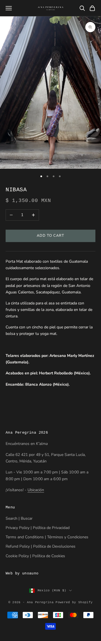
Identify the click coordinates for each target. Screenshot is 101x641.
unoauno (30, 573)
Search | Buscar (19, 518)
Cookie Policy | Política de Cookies (35, 556)
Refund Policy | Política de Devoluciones (40, 546)
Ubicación (35, 490)
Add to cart (50, 235)
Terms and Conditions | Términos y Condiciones (47, 537)
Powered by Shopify (74, 602)
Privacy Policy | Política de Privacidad (38, 527)
